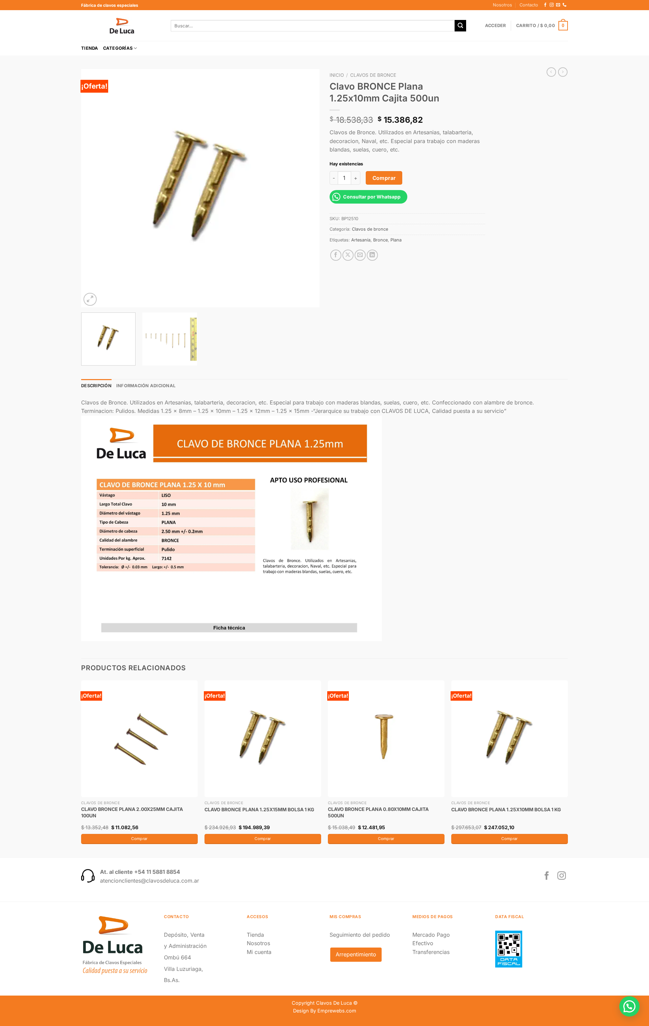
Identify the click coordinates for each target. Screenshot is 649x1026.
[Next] (306, 188)
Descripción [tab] (96, 385)
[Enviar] (460, 25)
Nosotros (502, 4)
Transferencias (431, 952)
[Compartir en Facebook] (335, 255)
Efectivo (422, 943)
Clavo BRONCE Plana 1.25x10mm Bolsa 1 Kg (506, 809)
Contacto (529, 4)
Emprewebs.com (336, 1010)
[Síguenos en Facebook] (545, 5)
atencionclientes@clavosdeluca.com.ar (149, 880)
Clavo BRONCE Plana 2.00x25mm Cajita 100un (132, 812)
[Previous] (94, 188)
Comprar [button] (139, 838)
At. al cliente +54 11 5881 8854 (140, 871)
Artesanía (360, 239)
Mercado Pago (431, 934)
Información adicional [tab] (145, 385)
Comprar (384, 178)
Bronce (380, 239)
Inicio (337, 75)
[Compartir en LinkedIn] (372, 255)
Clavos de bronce (373, 75)
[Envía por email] (360, 255)
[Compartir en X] (348, 255)
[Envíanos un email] (558, 5)
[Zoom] (90, 299)
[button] (629, 1006)
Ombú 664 (177, 957)
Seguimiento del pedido (360, 934)
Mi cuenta (259, 952)
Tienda (89, 48)
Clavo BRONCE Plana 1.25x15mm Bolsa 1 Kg (259, 809)
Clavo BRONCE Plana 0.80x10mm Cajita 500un (378, 812)
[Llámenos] (564, 5)
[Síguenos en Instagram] (552, 5)
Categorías (118, 48)
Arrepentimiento (356, 954)
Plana (396, 239)
